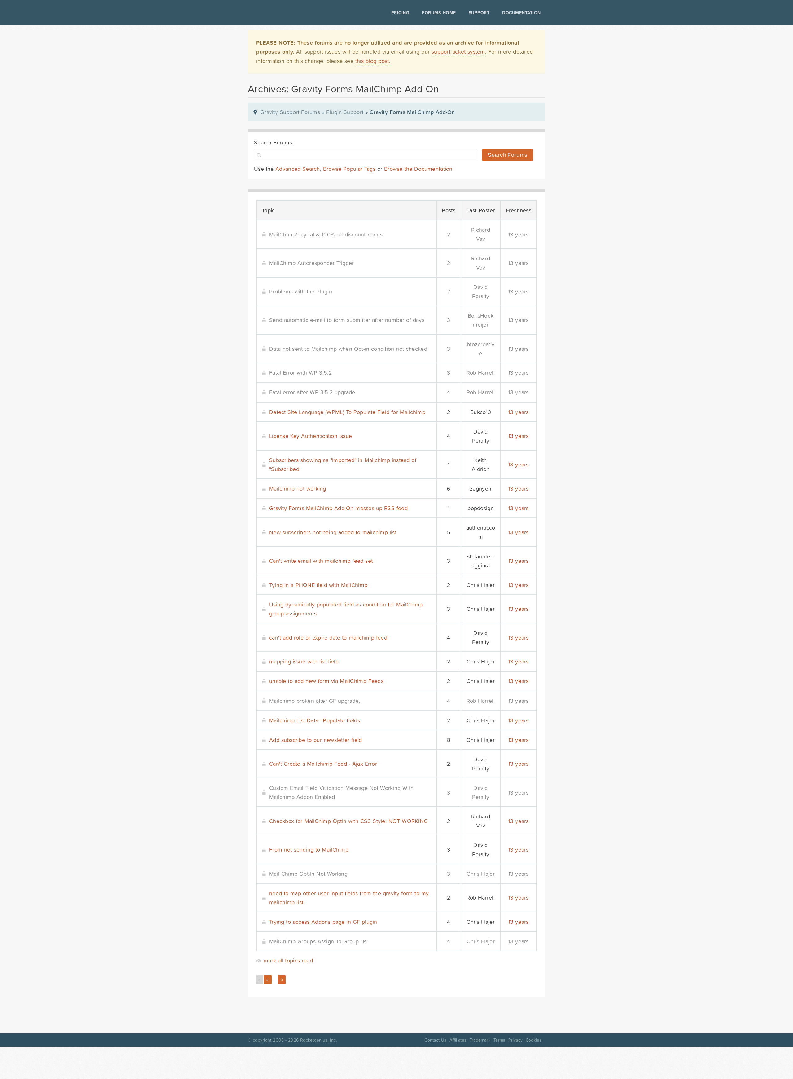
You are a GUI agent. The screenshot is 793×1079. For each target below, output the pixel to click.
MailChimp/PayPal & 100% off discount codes (326, 234)
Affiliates (458, 1040)
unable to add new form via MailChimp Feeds (326, 681)
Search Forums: (273, 142)
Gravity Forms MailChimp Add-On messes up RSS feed (338, 508)
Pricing (400, 13)
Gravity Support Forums (290, 112)
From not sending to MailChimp (308, 849)
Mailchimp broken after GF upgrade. (314, 701)
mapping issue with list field (304, 661)
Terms (499, 1040)
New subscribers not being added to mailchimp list (332, 532)
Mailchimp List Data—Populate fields (314, 720)
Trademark (480, 1040)
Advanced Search (297, 169)
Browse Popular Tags (349, 169)
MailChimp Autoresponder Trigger (311, 263)
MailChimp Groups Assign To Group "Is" (319, 941)
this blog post (372, 61)
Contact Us (435, 1040)
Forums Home (439, 13)
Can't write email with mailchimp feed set (321, 561)
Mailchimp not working (297, 488)
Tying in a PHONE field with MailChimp (318, 585)
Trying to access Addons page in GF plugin (323, 922)
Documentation (521, 13)
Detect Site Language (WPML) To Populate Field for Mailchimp (347, 412)
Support (479, 13)
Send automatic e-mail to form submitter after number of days (346, 320)
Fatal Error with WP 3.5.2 (300, 372)
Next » (294, 980)
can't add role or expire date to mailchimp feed (328, 637)
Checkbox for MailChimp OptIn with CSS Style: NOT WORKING (348, 821)
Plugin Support (344, 112)
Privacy (515, 1040)
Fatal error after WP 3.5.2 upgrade (312, 392)
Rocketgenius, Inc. (318, 1040)
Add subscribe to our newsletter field (315, 740)
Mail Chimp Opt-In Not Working (308, 874)
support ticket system (458, 51)
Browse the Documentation (418, 169)
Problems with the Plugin (300, 291)
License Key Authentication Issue (310, 436)
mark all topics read (288, 960)
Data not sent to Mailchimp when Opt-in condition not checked (348, 349)
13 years (518, 234)
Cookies (534, 1040)
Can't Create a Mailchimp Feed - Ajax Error (323, 764)
